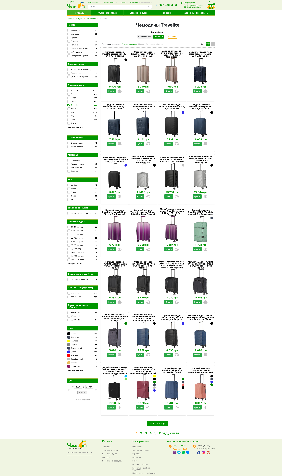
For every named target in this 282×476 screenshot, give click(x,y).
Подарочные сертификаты (144, 473)
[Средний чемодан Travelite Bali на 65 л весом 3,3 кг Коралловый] (200, 387)
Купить (111, 91)
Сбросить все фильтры (82, 399)
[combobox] (120, 7)
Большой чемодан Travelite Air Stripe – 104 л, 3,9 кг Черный (172, 107)
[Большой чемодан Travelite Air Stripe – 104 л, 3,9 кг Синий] (183, 112)
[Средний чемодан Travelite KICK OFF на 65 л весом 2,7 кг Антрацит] (211, 218)
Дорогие (160, 44)
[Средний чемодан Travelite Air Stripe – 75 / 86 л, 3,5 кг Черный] (211, 112)
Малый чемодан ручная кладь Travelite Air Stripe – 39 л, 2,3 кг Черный (115, 159)
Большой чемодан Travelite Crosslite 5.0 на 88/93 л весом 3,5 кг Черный (115, 265)
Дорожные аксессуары (196, 13)
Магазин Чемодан (74, 19)
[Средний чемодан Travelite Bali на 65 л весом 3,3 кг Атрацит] (211, 379)
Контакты (134, 2)
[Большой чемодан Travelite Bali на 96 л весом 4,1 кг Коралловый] (183, 384)
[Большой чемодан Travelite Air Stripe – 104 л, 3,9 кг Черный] (172, 124)
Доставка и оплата (109, 2)
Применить (82, 393)
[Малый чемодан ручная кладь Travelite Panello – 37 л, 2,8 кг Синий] (200, 71)
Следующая (169, 433)
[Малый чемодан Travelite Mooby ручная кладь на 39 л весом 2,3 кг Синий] (200, 334)
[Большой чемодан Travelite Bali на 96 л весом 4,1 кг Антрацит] (183, 382)
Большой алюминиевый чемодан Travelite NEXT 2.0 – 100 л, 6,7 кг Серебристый (200, 159)
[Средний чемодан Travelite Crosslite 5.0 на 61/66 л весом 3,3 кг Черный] (143, 282)
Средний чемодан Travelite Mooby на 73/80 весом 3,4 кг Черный (172, 318)
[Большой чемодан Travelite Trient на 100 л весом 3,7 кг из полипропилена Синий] (154, 390)
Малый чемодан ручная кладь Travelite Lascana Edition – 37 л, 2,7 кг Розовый (172, 212)
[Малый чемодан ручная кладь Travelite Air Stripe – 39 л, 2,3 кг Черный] (114, 176)
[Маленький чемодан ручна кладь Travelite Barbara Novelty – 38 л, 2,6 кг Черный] (125, 59)
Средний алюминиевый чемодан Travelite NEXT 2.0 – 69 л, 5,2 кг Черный (172, 159)
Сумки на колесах (107, 13)
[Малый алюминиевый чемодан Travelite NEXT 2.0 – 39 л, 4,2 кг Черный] (154, 165)
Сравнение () (145, 2)
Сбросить (172, 37)
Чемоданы (79, 13)
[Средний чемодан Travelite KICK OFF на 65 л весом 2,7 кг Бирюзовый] (200, 229)
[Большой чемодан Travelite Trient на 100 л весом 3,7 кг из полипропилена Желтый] (154, 376)
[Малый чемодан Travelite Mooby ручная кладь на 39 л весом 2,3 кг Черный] (211, 323)
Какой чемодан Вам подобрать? (141, 469)
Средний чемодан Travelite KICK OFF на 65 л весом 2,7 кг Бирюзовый (200, 212)
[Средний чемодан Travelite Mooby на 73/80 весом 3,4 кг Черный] (172, 334)
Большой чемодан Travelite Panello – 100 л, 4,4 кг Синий (143, 107)
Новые (141, 44)
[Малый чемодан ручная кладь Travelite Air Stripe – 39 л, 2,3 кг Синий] (125, 165)
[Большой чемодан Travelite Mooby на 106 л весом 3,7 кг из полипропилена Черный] (154, 323)
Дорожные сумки (139, 13)
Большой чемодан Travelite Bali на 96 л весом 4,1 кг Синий (172, 370)
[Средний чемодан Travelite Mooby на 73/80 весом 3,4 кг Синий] (183, 323)
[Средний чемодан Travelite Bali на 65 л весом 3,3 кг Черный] (211, 376)
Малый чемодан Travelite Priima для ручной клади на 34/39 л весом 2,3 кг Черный (200, 265)
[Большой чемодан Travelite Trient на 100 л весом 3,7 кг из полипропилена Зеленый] (154, 382)
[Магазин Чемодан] (76, 5)
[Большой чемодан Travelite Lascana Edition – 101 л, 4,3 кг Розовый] (114, 229)
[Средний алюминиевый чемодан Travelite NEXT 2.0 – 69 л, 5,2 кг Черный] (172, 176)
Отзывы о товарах (140, 464)
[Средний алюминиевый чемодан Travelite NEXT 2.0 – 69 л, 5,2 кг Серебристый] (183, 165)
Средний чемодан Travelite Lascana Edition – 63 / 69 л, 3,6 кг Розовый (143, 212)
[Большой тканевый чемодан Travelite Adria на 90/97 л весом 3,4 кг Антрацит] (114, 334)
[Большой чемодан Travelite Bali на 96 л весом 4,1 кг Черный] (183, 387)
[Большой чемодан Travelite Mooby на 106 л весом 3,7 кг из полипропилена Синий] (143, 334)
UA (72, 2)
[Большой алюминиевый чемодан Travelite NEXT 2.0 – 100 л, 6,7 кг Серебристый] (200, 176)
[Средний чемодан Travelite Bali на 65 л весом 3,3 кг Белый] (211, 387)
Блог (134, 461)
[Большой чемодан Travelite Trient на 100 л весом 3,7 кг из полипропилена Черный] (154, 379)
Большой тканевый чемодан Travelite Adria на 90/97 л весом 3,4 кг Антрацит (115, 318)
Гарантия (124, 2)
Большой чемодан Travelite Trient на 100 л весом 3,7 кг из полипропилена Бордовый (143, 370)
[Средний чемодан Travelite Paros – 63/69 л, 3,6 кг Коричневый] (143, 71)
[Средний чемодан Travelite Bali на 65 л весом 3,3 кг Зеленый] (211, 384)
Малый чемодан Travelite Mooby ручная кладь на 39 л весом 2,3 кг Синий (200, 318)
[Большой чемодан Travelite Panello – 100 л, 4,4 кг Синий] (143, 124)
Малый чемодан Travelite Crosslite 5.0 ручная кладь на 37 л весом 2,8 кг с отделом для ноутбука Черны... (172, 266)
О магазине (93, 2)
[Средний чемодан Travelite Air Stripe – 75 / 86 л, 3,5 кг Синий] (200, 124)
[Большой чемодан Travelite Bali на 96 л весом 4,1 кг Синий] (172, 387)
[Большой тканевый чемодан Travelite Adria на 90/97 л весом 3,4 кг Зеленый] (125, 323)
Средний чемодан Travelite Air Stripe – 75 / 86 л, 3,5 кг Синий (200, 107)
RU (68, 2)
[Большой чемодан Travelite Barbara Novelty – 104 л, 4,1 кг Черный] (114, 71)
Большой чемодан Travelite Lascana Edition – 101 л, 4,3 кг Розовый (114, 212)
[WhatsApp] (183, 452)
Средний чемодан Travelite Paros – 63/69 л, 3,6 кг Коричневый (143, 54)
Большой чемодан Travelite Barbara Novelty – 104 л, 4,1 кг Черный (115, 54)
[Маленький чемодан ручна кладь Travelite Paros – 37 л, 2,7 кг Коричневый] (172, 71)
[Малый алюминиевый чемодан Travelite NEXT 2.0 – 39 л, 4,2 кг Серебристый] (143, 176)
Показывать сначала (111, 44)
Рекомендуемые (129, 44)
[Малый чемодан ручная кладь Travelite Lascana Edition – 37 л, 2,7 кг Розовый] (172, 229)
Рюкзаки (166, 13)
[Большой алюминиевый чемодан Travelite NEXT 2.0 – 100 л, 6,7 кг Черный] (211, 165)
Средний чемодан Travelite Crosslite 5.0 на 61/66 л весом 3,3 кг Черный (143, 265)
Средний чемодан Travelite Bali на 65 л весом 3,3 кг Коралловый (200, 370)
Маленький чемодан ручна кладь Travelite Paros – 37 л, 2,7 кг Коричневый (172, 54)
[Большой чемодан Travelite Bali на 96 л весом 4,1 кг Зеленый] (183, 379)
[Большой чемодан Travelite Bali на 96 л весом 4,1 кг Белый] (183, 376)
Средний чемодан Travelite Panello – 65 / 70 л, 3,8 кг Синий (114, 107)
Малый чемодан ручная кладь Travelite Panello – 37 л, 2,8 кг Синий (200, 54)
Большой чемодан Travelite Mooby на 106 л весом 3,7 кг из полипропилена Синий (143, 318)
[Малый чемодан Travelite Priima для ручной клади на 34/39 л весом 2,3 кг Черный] (200, 282)
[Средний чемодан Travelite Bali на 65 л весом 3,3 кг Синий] (211, 382)
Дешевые (150, 44)
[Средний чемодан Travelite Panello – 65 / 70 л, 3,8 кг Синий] (114, 124)
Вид (203, 44)
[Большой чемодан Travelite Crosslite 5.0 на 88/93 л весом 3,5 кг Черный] (114, 282)
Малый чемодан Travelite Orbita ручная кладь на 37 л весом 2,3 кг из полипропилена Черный (114, 370)
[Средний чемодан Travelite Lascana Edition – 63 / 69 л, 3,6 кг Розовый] (143, 229)
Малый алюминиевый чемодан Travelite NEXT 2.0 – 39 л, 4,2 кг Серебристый (143, 159)
